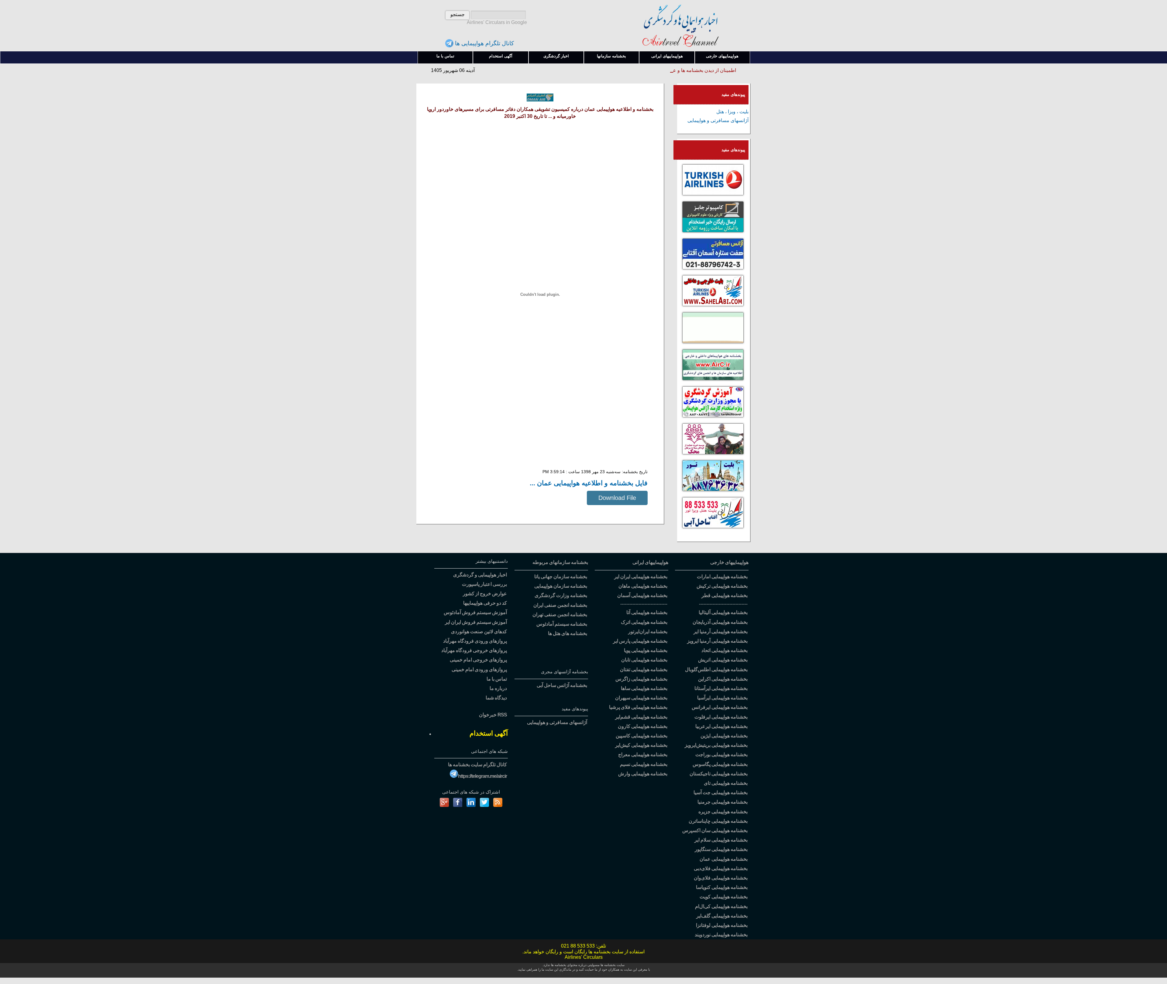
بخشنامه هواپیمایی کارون (642, 726)
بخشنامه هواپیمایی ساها (644, 688)
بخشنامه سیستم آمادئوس (561, 624)
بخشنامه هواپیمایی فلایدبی (721, 868)
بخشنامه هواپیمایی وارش (642, 773)
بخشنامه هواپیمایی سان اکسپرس (715, 830)
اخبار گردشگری (556, 56)
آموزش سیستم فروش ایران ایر (476, 622)
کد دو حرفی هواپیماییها (485, 603)
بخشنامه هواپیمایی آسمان (642, 595)
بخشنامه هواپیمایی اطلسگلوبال (716, 669)
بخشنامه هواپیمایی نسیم (643, 764)
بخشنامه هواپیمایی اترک (644, 622)
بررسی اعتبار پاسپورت (484, 584)
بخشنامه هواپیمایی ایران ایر (640, 576)
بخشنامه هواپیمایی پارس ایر (640, 641)
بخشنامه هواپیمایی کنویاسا (722, 887)
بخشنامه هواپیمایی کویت (724, 896)
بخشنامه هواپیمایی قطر (724, 595)
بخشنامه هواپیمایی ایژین (724, 735)
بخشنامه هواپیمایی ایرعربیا (721, 726)
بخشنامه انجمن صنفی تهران (559, 614)
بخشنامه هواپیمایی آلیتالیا (723, 612)
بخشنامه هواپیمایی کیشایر (641, 745)
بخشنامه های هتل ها (567, 633)
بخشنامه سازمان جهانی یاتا (560, 576)
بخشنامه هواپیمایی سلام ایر (721, 839)
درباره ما (498, 688)
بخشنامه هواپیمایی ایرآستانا (721, 688)
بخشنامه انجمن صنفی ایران (560, 605)
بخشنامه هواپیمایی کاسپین (641, 735)
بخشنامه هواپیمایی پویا (645, 650)
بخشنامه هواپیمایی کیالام (721, 906)
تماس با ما (445, 56)
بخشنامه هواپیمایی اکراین (723, 679)
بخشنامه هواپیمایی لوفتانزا (722, 925)
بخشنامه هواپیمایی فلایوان (721, 877)
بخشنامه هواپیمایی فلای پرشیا (638, 707)
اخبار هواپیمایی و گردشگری (480, 574)
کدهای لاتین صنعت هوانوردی (479, 631)
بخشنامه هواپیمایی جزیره (723, 811)
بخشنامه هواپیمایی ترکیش (722, 586)
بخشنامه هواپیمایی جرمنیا (722, 802)
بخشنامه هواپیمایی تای (726, 783)
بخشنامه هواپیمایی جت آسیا (721, 792)
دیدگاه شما (496, 697)
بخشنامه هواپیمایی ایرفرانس (720, 707)
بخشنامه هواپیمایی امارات (722, 576)
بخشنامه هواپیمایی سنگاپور (721, 849)
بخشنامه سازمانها (611, 56)
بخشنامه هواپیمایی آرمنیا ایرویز (717, 641)
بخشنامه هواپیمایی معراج (642, 754)
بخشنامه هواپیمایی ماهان (642, 586)
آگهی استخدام (500, 56)
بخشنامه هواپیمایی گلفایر (722, 915)
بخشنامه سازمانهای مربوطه (560, 562)
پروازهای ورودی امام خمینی (479, 669)
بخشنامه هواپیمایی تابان (644, 659)
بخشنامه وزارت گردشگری (561, 595)
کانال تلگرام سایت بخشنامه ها (477, 764)
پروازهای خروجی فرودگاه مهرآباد (474, 650)
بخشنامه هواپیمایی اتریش (723, 659)
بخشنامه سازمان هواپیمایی (560, 586)
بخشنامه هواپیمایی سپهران (641, 697)
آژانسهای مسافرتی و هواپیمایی (718, 120)
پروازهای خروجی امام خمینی (478, 659)
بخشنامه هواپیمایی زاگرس (641, 679)
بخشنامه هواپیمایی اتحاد (724, 650)
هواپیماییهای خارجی (722, 56)
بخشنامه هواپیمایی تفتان (643, 669)
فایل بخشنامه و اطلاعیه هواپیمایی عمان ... (589, 483)
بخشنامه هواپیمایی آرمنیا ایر (721, 631)
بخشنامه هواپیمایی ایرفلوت (721, 716)
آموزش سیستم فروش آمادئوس (475, 612)
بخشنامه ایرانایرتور (647, 631)
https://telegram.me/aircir (482, 776)
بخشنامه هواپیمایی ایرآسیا (722, 697)
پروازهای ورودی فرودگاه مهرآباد (475, 641)
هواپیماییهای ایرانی (667, 56)
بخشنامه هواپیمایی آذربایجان (720, 622)
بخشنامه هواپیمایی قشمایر (641, 716)
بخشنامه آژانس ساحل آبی (562, 685)
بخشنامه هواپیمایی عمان (724, 859)
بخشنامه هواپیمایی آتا (646, 612)
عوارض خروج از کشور (485, 593)
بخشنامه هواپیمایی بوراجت (721, 754)
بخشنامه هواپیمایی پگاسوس (720, 764)
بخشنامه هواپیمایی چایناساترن (718, 821)
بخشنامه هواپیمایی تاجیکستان (719, 773)
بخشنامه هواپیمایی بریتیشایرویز (716, 745)
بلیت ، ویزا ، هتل (732, 111)
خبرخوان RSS (493, 714)
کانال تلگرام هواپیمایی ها (483, 43)
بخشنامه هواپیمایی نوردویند (721, 934)
